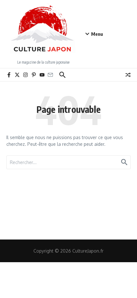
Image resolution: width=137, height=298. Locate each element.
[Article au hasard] (128, 74)
